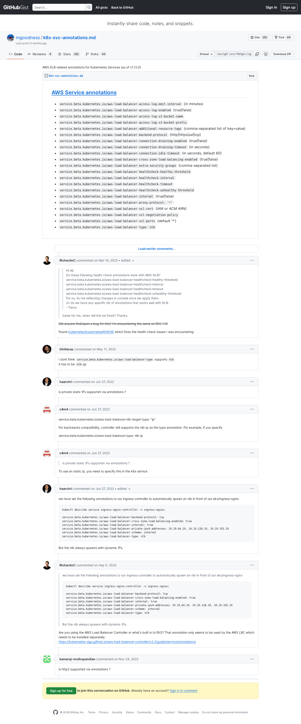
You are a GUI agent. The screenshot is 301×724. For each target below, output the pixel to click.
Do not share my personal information (225, 712)
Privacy (103, 712)
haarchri (65, 382)
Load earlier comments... (156, 248)
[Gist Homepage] (16, 7)
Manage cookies (188, 712)
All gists (102, 7)
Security (117, 712)
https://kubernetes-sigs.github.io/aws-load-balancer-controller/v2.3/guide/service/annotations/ (127, 642)
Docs (158, 712)
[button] (257, 54)
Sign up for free (61, 691)
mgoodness (28, 37)
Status (130, 712)
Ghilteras (66, 349)
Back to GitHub (122, 7)
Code (18, 54)
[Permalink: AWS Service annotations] (48, 92)
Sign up (289, 7)
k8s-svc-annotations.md (69, 37)
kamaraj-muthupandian (77, 659)
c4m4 (63, 409)
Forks (98, 54)
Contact (170, 712)
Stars (71, 54)
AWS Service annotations (84, 92)
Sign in (271, 7)
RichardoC (67, 260)
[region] (150, 159)
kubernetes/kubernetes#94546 (91, 332)
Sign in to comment (183, 690)
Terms (91, 712)
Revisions (42, 54)
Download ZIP (282, 54)
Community (144, 712)
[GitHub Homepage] (55, 712)
